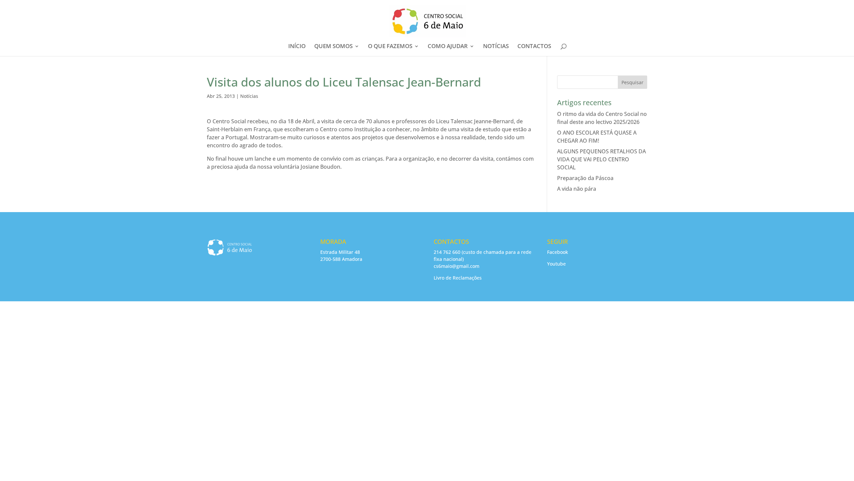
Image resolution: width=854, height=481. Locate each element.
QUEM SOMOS (333, 47)
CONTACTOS (534, 47)
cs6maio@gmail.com (456, 266)
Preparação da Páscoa (585, 178)
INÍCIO (297, 47)
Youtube (556, 264)
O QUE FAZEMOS (390, 47)
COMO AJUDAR (448, 47)
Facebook (557, 252)
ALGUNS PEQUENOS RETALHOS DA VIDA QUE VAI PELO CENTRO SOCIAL (601, 159)
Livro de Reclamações (458, 278)
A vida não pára (576, 188)
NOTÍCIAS (496, 47)
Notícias (249, 96)
